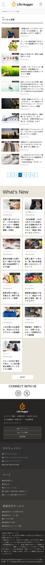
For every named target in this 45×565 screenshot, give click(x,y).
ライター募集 (10, 416)
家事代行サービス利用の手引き (13, 512)
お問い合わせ (33, 416)
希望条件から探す (9, 522)
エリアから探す (9, 519)
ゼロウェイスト (12, 448)
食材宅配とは (8, 481)
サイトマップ (23, 428)
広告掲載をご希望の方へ (14, 419)
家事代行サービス (13, 506)
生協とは (7, 484)
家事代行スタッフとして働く (13, 526)
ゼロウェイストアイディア (12, 461)
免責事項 (29, 419)
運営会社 (21, 416)
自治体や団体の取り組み (11, 465)
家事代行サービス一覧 (11, 515)
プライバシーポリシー (13, 423)
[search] (41, 2)
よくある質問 (23, 432)
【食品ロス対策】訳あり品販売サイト (16, 491)
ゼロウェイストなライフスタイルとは (16, 457)
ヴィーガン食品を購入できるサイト (15, 495)
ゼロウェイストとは (10, 454)
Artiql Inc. (39, 562)
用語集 (23, 437)
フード (7, 475)
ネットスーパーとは (10, 488)
